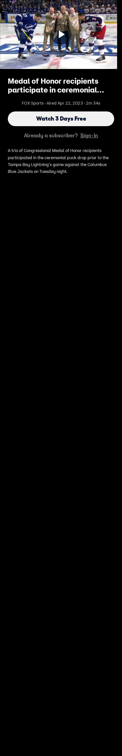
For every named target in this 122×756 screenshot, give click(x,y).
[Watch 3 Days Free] (61, 34)
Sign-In (89, 135)
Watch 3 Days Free (61, 118)
